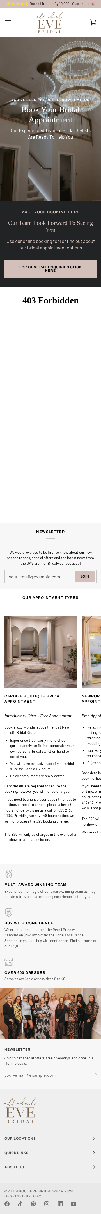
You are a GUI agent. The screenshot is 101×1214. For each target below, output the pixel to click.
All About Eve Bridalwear (36, 1191)
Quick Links (16, 1153)
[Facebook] (7, 1203)
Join (84, 576)
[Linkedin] (60, 1203)
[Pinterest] (33, 1203)
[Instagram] (46, 1203)
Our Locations (20, 1138)
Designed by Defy (23, 1196)
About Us (14, 1167)
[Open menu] (12, 22)
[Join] (92, 1074)
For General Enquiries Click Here (50, 268)
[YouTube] (73, 1203)
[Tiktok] (20, 1203)
